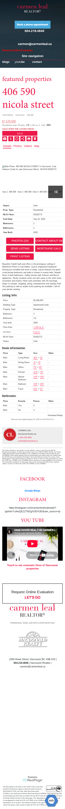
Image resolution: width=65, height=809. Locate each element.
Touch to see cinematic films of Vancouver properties (32, 567)
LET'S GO (33, 597)
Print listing (20, 256)
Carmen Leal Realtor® (32, 8)
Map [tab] (36, 146)
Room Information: (14, 348)
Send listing (20, 248)
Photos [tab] (17, 146)
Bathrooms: (9, 396)
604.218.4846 (34, 31)
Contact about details (49, 240)
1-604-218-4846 (25, 437)
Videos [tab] (28, 146)
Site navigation (32, 56)
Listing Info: (9, 295)
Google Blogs (32, 490)
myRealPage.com (32, 780)
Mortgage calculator (49, 249)
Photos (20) (20, 240)
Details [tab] (7, 146)
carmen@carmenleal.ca (35, 44)
